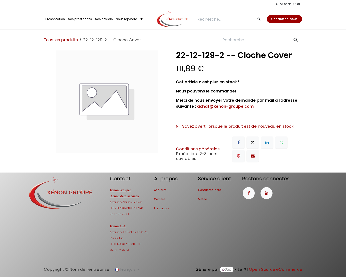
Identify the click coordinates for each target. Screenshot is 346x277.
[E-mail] (253, 156)
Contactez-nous (209, 190)
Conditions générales (198, 149)
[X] (253, 142)
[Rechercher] (259, 19)
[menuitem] (55, 19)
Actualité (160, 190)
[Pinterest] (238, 156)
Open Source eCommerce (275, 269)
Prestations (162, 208)
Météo (202, 199)
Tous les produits (61, 40)
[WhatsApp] (281, 142)
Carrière (159, 199)
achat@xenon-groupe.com (225, 106)
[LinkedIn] (267, 142)
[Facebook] (238, 142)
